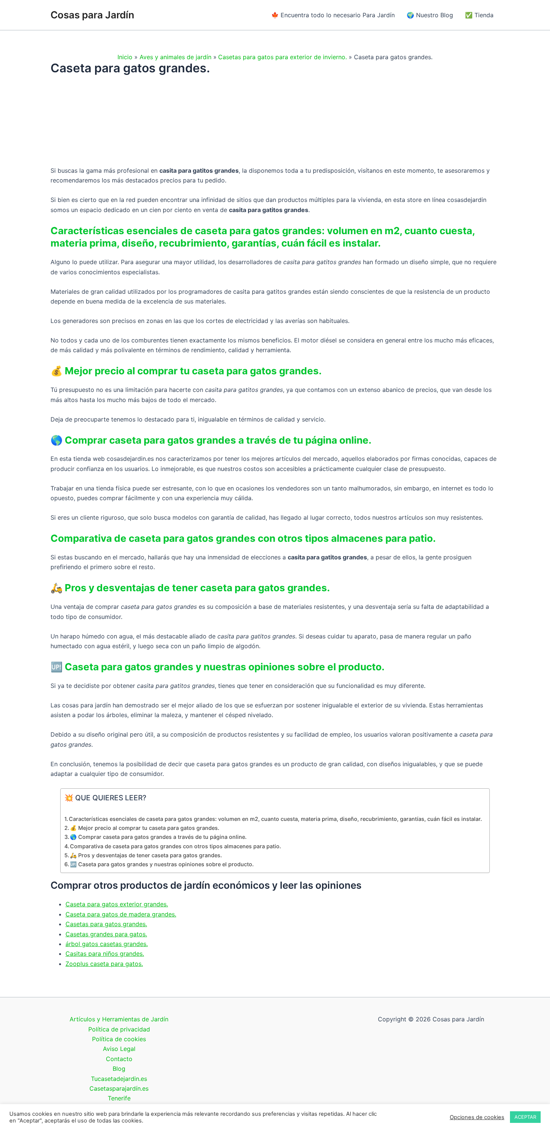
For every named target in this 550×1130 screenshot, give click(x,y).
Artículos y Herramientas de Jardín (119, 1019)
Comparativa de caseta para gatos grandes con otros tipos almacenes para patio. (176, 846)
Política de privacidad (119, 1029)
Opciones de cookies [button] (477, 1117)
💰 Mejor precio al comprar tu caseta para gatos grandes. (144, 828)
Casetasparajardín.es (119, 1088)
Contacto (119, 1059)
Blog (119, 1068)
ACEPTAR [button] (525, 1117)
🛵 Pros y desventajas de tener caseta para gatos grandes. (146, 855)
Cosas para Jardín (92, 15)
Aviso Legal (119, 1048)
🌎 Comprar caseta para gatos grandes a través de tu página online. (158, 837)
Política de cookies (119, 1039)
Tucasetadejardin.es (119, 1078)
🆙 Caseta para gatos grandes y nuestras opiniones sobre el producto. (162, 864)
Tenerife (119, 1098)
